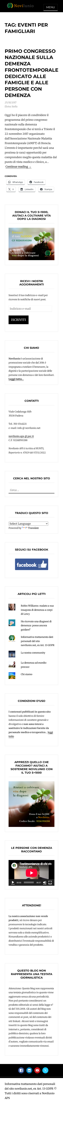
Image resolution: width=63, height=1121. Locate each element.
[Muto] (44, 882)
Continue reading (18, 166)
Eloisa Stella (11, 106)
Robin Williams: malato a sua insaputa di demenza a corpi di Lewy (37, 609)
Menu (50, 7)
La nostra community (33, 652)
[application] (31, 873)
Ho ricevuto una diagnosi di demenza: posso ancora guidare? (36, 625)
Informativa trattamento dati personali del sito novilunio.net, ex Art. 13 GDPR (37, 641)
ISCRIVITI (18, 320)
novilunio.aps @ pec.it (21, 436)
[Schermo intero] (50, 882)
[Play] (13, 882)
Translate (33, 527)
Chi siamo (26, 674)
